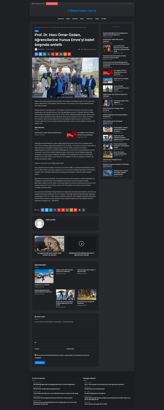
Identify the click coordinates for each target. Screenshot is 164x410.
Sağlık (82, 18)
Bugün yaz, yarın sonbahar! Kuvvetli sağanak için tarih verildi (64, 303)
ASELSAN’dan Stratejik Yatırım (112, 160)
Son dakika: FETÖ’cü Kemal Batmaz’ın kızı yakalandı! (120, 72)
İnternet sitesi (70, 348)
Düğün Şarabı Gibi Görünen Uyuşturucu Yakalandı (64, 270)
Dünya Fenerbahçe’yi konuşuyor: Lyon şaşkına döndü (121, 145)
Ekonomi (75, 18)
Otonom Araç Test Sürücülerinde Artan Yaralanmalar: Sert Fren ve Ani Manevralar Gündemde (116, 64)
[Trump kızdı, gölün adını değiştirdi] (107, 103)
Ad (36, 342)
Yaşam (97, 18)
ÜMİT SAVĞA (41, 49)
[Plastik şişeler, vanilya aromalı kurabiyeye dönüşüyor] (107, 129)
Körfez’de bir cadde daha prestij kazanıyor (48, 133)
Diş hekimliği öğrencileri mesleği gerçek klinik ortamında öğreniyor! (115, 34)
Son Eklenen (116, 27)
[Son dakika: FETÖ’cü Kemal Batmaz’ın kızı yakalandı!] (71, 135)
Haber (68, 18)
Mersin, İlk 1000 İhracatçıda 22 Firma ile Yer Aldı (121, 88)
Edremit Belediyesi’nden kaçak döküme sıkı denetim (43, 291)
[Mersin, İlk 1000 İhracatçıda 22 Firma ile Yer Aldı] (107, 88)
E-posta (37, 348)
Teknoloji (89, 18)
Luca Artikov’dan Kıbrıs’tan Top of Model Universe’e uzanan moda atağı (77, 3)
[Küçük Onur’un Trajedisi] (44, 276)
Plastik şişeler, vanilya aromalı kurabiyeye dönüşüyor (120, 129)
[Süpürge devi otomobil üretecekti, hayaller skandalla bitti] (107, 173)
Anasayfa (61, 18)
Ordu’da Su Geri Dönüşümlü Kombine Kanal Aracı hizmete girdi (114, 56)
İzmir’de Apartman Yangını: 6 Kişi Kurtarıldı (86, 270)
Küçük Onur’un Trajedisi (42, 285)
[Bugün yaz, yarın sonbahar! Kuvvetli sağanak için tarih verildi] (65, 294)
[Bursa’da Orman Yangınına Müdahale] (86, 294)
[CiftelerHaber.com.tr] (82, 11)
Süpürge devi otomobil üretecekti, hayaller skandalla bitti (121, 172)
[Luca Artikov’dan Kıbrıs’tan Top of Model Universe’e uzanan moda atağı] (107, 48)
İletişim (103, 18)
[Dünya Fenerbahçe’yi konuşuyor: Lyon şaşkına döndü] (107, 146)
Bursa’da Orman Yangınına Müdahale (85, 302)
